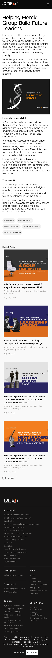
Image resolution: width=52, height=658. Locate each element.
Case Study (8, 546)
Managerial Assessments (13, 625)
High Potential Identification (14, 606)
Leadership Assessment (13, 632)
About (32, 575)
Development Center (26, 203)
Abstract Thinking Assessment (16, 537)
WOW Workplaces (11, 592)
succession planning (29, 193)
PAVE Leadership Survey (13, 530)
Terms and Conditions (38, 584)
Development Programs (13, 609)
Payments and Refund (38, 591)
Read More (19, 652)
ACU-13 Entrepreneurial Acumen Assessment (21, 524)
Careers (33, 578)
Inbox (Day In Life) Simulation (15, 549)
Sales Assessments (11, 629)
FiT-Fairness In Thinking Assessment (18, 533)
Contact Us (34, 594)
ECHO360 (8, 543)
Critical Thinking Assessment (15, 540)
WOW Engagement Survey (14, 589)
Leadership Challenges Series (15, 552)
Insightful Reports (11, 561)
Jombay (27, 65)
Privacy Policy (35, 588)
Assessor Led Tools (11, 555)
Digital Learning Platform (13, 575)
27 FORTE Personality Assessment (17, 518)
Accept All (32, 652)
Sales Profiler (9, 521)
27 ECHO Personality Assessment (17, 515)
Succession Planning (12, 612)
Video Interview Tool (12, 558)
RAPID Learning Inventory (14, 527)
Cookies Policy (35, 581)
